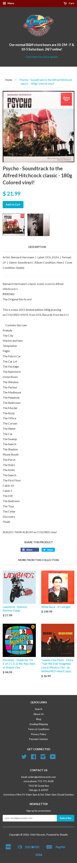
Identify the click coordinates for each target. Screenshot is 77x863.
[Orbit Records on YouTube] (53, 757)
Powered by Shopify (57, 834)
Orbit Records (37, 834)
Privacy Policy (38, 734)
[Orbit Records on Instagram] (43, 757)
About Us (38, 714)
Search (38, 709)
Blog (38, 719)
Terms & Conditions (38, 729)
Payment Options (38, 739)
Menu (10, 3)
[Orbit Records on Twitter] (24, 757)
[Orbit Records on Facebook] (33, 757)
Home (8, 79)
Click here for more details (41, 56)
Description (37, 246)
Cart (71, 3)
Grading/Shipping (38, 724)
